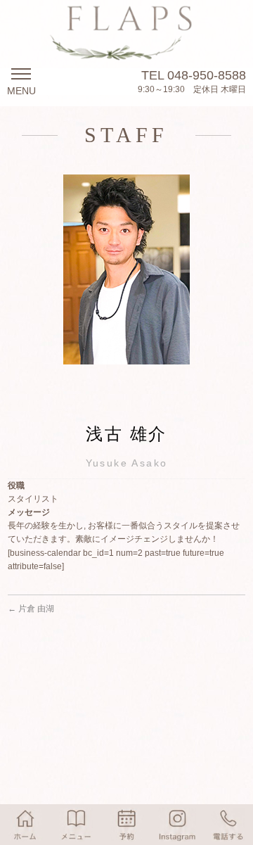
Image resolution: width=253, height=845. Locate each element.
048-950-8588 (206, 75)
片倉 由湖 (31, 609)
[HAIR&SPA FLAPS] (126, 45)
